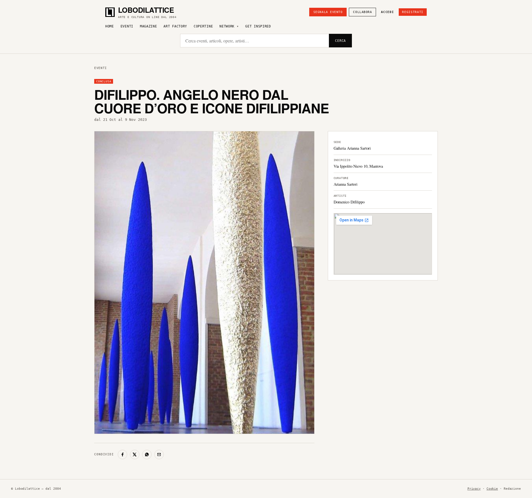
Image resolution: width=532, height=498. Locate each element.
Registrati (412, 12)
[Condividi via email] (159, 454)
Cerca (340, 41)
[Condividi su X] (134, 454)
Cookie (492, 489)
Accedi (387, 12)
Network (226, 26)
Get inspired (258, 26)
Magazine (148, 26)
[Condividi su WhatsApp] (147, 454)
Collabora (362, 12)
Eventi (127, 26)
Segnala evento (328, 12)
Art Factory (175, 26)
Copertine (203, 26)
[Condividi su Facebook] (122, 454)
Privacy (474, 489)
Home (109, 26)
